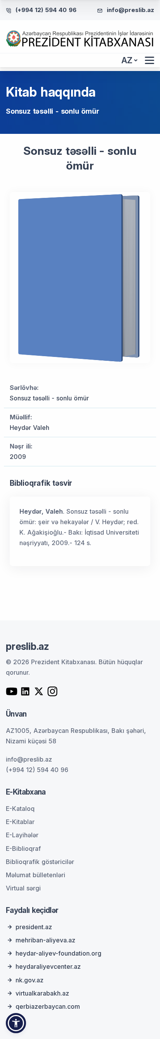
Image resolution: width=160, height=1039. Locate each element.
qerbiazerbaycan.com (48, 1006)
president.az (34, 927)
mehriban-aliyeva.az (45, 940)
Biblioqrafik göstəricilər (40, 862)
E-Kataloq (20, 808)
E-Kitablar (20, 822)
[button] (16, 1023)
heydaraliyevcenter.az (48, 966)
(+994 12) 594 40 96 (46, 10)
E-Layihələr (22, 835)
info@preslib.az (130, 10)
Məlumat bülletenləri (35, 875)
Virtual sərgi (23, 888)
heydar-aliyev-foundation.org (58, 953)
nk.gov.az (29, 980)
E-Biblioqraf (23, 848)
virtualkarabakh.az (42, 993)
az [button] (127, 60)
